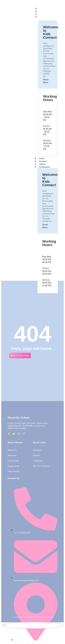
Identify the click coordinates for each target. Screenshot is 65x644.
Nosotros (43, 161)
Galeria (42, 164)
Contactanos (44, 167)
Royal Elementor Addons (42, 617)
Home (41, 158)
